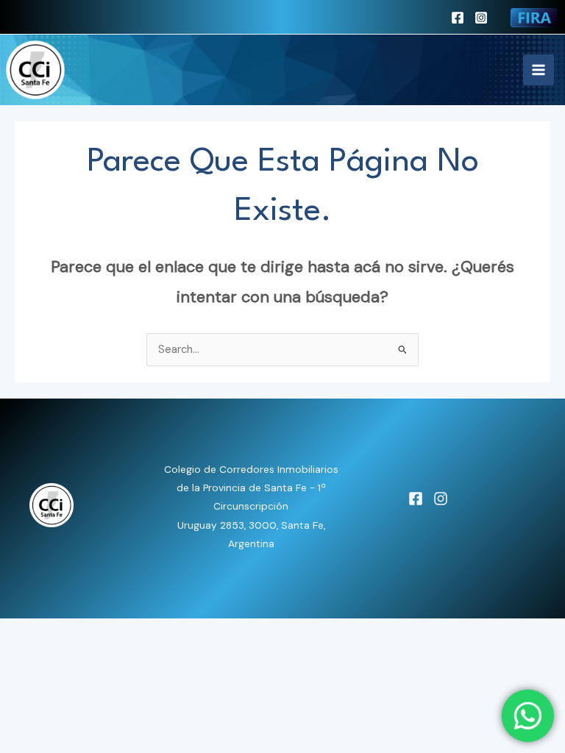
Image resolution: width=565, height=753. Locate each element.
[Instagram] (481, 17)
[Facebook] (457, 17)
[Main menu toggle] (538, 69)
